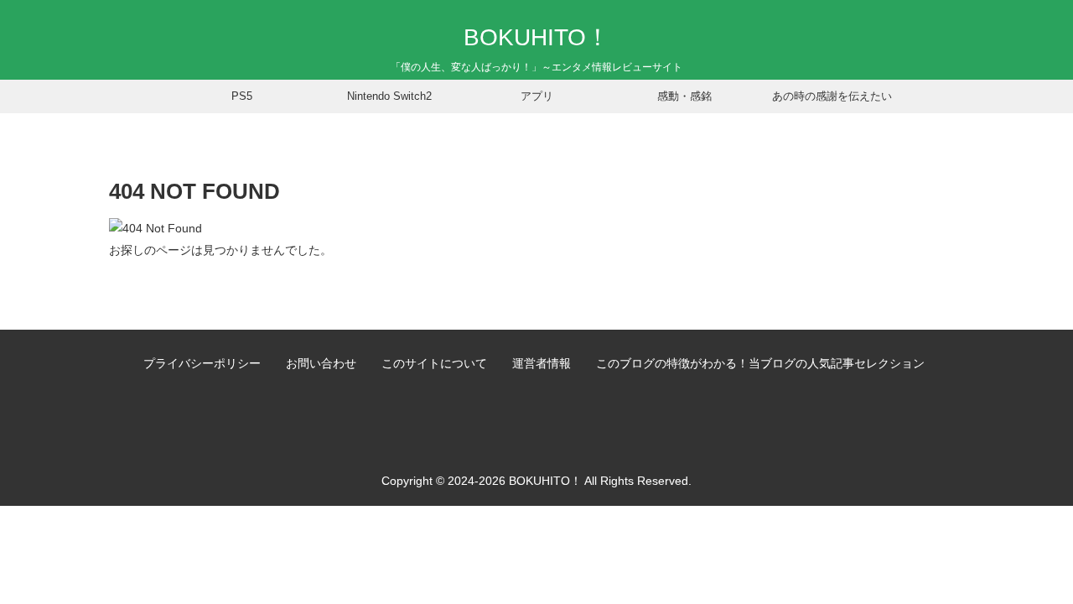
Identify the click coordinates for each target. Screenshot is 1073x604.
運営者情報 (541, 363)
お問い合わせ (321, 363)
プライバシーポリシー (202, 363)
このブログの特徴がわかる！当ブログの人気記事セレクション (760, 363)
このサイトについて (434, 363)
